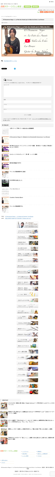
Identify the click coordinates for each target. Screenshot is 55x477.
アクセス (39, 455)
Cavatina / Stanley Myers (16, 197)
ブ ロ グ (3, 462)
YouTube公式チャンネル (10, 61)
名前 (5, 99)
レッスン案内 (25, 455)
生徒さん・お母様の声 (42, 453)
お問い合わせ (4, 460)
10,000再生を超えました (16, 180)
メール (5, 104)
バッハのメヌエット (15, 189)
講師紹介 (39, 451)
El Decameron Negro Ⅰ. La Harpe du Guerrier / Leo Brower (19, 216)
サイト (5, 109)
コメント (6, 84)
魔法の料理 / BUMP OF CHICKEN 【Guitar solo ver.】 (18, 218)
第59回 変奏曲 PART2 (15, 163)
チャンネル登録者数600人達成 (17, 171)
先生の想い (24, 453)
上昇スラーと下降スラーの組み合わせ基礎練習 (22, 128)
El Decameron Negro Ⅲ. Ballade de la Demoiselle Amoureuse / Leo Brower (30, 137)
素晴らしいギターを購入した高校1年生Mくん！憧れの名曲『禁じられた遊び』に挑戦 (30, 429)
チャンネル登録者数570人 (16, 206)
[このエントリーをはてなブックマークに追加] (15, 68)
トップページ (25, 451)
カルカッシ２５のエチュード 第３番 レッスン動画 (23, 154)
